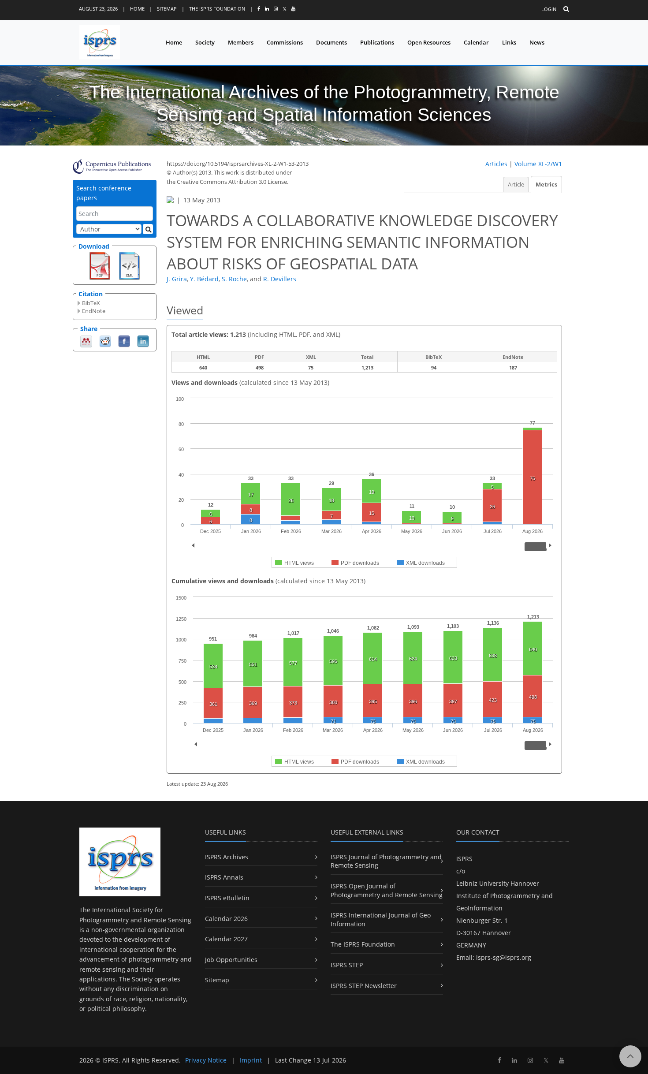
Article (516, 184)
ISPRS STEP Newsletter (364, 985)
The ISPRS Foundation (217, 8)
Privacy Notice (206, 1060)
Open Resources (429, 42)
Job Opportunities (231, 959)
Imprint (251, 1060)
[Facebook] (124, 340)
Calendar (476, 42)
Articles (496, 164)
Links (509, 42)
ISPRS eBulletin (227, 898)
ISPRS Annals (224, 877)
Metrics (546, 184)
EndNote (93, 311)
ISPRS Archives (226, 857)
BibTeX (91, 303)
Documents (331, 42)
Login (548, 9)
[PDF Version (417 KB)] (99, 265)
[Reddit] (105, 340)
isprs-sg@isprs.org (503, 957)
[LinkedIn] (143, 340)
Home (137, 8)
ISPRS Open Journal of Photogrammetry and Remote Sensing (387, 890)
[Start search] (148, 229)
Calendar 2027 (226, 939)
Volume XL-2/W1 (538, 164)
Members (240, 42)
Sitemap (167, 8)
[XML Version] (129, 265)
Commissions (285, 42)
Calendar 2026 (226, 918)
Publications (377, 42)
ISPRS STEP (347, 965)
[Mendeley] (86, 340)
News (536, 42)
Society (205, 42)
